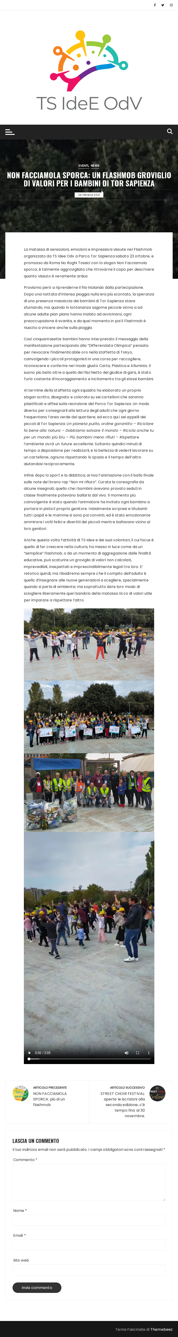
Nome (20, 1210)
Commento (25, 1159)
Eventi (84, 165)
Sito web (21, 1260)
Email (19, 1235)
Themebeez (161, 1329)
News (95, 165)
